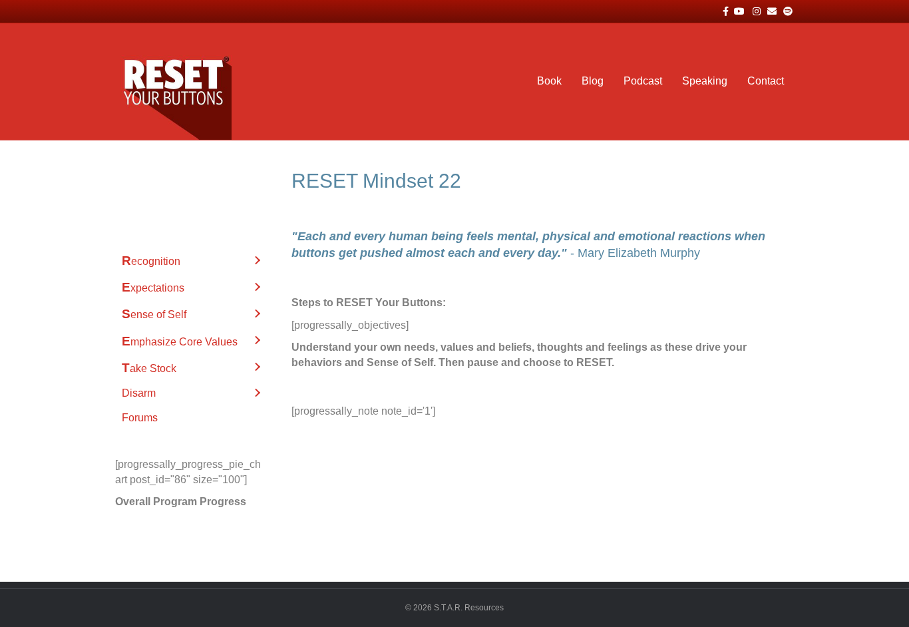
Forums (140, 417)
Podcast (643, 81)
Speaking (704, 81)
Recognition (151, 261)
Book (549, 81)
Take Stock (149, 368)
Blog (593, 81)
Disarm (139, 393)
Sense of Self (154, 314)
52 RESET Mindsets (170, 178)
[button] (257, 261)
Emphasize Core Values (180, 341)
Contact (765, 81)
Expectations (153, 287)
